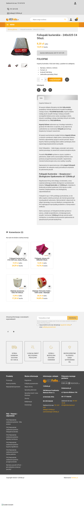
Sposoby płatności (30, 390)
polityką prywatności (49, 327)
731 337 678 (14, 9)
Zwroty (27, 398)
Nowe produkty (11, 383)
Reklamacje (28, 401)
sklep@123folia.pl (16, 13)
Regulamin (28, 380)
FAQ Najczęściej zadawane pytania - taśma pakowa (12, 452)
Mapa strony (29, 387)
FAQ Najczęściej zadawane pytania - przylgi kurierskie (12, 460)
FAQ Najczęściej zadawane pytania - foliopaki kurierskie (12, 430)
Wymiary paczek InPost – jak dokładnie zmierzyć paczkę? (14, 467)
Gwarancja (28, 405)
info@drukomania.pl (67, 405)
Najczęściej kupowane (13, 387)
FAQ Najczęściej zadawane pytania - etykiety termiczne (12, 437)
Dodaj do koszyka (55, 79)
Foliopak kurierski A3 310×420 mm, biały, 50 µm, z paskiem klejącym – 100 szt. (17, 260)
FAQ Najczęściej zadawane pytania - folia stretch (14, 422)
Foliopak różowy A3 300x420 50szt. (42, 259)
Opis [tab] (41, 98)
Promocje (9, 380)
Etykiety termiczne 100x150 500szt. (17, 292)
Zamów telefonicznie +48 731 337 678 (52, 53)
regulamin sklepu (65, 325)
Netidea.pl (74, 477)
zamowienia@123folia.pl (51, 412)
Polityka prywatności (31, 383)
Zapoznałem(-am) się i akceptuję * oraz (55, 326)
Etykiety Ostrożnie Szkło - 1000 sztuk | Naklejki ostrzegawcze (41, 292)
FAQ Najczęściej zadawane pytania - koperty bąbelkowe (12, 445)
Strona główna (12, 29)
